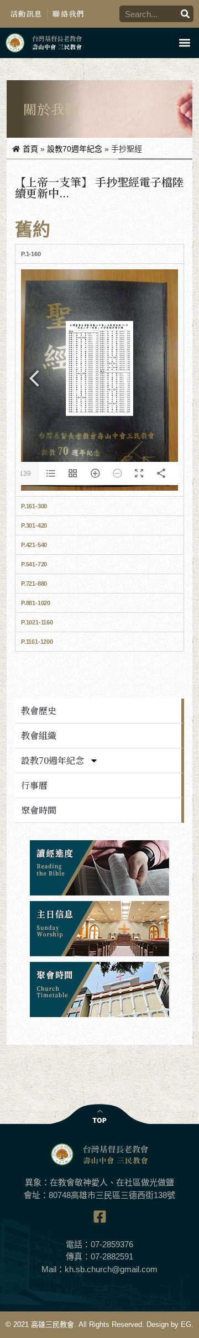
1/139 (22, 473)
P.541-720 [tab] (34, 564)
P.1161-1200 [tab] (37, 641)
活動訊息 (26, 13)
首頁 (30, 148)
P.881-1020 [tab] (35, 603)
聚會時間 (38, 810)
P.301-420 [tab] (34, 525)
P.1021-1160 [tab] (37, 622)
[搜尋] (185, 14)
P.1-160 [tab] (31, 254)
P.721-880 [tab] (34, 583)
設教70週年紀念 (74, 148)
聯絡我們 (68, 13)
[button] (184, 43)
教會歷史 (38, 710)
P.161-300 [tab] (34, 506)
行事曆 (34, 785)
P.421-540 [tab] (34, 545)
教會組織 (38, 735)
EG (186, 1324)
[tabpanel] (99, 379)
